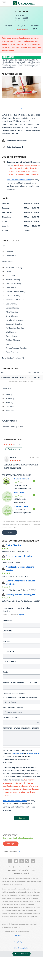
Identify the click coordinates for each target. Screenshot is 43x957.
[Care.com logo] (23, 3)
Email (5, 672)
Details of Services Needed (14, 693)
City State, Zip (8, 651)
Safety (34, 870)
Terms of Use (17, 753)
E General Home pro (21, 479)
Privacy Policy (33, 753)
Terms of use (17, 935)
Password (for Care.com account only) (20, 682)
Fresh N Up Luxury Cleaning (19, 556)
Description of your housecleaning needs (21, 728)
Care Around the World (21, 873)
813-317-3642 (21, 21)
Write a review (14, 449)
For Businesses (32, 867)
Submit (21, 818)
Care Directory (19, 867)
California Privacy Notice (21, 948)
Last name (7, 631)
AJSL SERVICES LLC (21, 507)
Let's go (10, 844)
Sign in (21, 614)
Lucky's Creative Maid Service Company (20, 582)
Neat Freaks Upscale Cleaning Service (20, 568)
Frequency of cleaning (13, 707)
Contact (10, 532)
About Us (9, 867)
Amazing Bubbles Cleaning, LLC (21, 595)
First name (7, 620)
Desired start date (11, 718)
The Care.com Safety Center (15, 801)
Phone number (9, 662)
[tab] (21, 693)
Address (6, 641)
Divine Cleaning (13, 545)
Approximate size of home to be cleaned (20, 697)
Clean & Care (19, 493)
